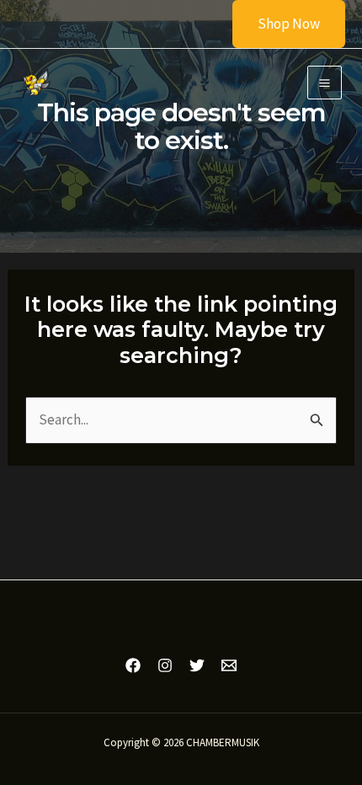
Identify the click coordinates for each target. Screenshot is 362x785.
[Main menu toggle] (324, 83)
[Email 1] (229, 665)
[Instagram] (165, 665)
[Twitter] (197, 665)
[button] (278, 24)
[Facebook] (133, 665)
